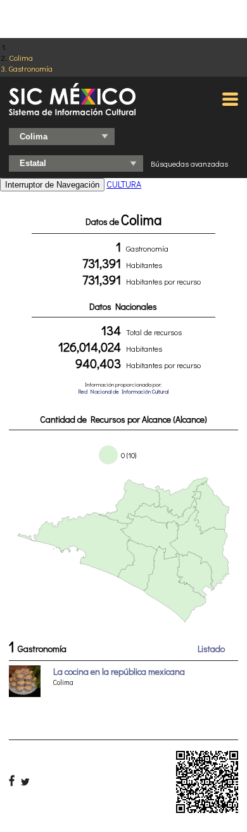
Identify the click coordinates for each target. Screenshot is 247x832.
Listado (211, 649)
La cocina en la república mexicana (119, 671)
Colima (21, 57)
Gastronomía (31, 68)
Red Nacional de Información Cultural (123, 391)
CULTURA (123, 184)
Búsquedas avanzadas (189, 163)
